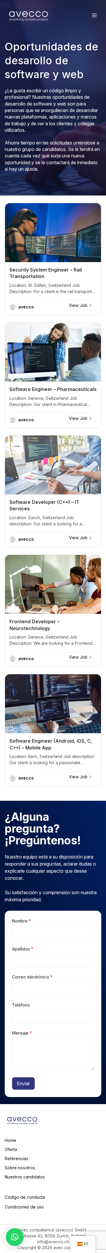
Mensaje (22, 1032)
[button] (15, 1237)
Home (10, 1140)
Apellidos (22, 948)
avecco (26, 306)
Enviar (23, 1083)
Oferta (11, 1149)
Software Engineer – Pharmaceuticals (53, 389)
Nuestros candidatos (25, 1176)
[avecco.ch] (29, 15)
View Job (78, 305)
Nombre (21, 920)
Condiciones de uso (24, 1206)
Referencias (16, 1158)
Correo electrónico (32, 976)
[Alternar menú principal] (94, 15)
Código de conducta (25, 1197)
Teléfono (21, 1004)
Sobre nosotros (20, 1167)
